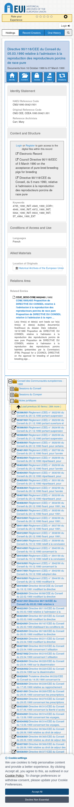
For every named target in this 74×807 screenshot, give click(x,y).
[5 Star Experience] (52, 17)
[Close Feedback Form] (65, 17)
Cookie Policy (14, 775)
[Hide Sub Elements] (10, 381)
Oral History (54, 32)
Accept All (37, 791)
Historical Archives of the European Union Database (34, 8)
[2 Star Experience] (41, 17)
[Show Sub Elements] (12, 389)
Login (64, 25)
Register (30, 145)
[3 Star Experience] (44, 17)
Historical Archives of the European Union (40, 268)
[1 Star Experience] (37, 17)
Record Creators (32, 32)
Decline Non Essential (37, 799)
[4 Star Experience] (48, 17)
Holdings (10, 32)
